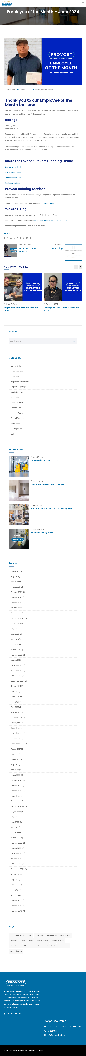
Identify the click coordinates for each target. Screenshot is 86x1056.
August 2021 (16, 874)
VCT (12, 434)
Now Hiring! (57, 248)
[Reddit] (28, 238)
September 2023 (17, 744)
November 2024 (17, 670)
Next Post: (59, 245)
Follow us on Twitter (13, 172)
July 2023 (15, 754)
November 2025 (17, 608)
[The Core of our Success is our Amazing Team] (19, 514)
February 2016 (16, 911)
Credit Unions (39, 935)
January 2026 (16, 597)
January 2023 (16, 785)
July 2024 (15, 691)
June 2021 (15, 885)
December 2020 (17, 906)
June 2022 (15, 822)
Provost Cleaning (17, 413)
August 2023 (16, 749)
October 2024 (16, 676)
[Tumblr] (21, 238)
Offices (26, 946)
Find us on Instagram (13, 183)
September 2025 (17, 618)
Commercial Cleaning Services (45, 460)
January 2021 (16, 900)
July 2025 (15, 629)
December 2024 (17, 665)
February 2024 (16, 718)
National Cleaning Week (42, 532)
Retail (53, 946)
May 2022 (15, 827)
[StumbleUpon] (18, 238)
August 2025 (16, 623)
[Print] (34, 238)
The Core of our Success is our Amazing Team (52, 508)
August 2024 (16, 686)
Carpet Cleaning (17, 371)
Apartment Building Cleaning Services (48, 484)
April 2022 (15, 833)
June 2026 (15, 571)
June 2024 (15, 697)
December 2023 (17, 728)
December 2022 (17, 791)
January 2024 (16, 723)
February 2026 (16, 592)
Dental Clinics (52, 935)
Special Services (17, 418)
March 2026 (15, 587)
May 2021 (15, 890)
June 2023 (15, 759)
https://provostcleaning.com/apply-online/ (51, 220)
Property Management (40, 946)
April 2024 (15, 707)
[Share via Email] (31, 238)
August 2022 (16, 812)
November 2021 (17, 859)
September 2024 (17, 681)
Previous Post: (25, 245)
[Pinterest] (24, 238)
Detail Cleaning (65, 935)
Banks (30, 935)
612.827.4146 (53, 1031)
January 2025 (16, 660)
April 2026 (15, 582)
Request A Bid (48, 203)
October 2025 (16, 613)
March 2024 (15, 712)
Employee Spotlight (18, 387)
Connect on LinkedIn (13, 178)
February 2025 (16, 655)
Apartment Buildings (17, 935)
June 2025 (15, 634)
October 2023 (16, 738)
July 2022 (15, 817)
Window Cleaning (16, 951)
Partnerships (16, 408)
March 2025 (15, 650)
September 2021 (17, 869)
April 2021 (15, 895)
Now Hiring (15, 397)
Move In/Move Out (57, 941)
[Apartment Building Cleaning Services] (19, 490)
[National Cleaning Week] (19, 539)
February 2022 (16, 843)
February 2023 (16, 780)
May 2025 (15, 639)
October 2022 (16, 801)
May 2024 (15, 702)
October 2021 (16, 864)
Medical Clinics (42, 941)
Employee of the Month (44, 90)
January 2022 (16, 848)
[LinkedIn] (12, 238)
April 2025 (15, 644)
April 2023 (15, 770)
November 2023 (17, 733)
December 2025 (17, 603)
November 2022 (17, 796)
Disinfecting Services (17, 941)
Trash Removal (63, 946)
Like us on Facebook (13, 167)
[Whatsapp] (15, 238)
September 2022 (17, 806)
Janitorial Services (18, 392)
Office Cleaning (17, 402)
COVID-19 (15, 376)
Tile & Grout (15, 423)
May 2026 (15, 576)
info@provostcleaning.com (57, 1035)
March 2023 (15, 775)
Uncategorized (16, 429)
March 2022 (15, 838)
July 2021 (15, 879)
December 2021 (17, 853)
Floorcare (31, 941)
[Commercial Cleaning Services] (19, 466)
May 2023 (15, 765)
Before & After (16, 366)
